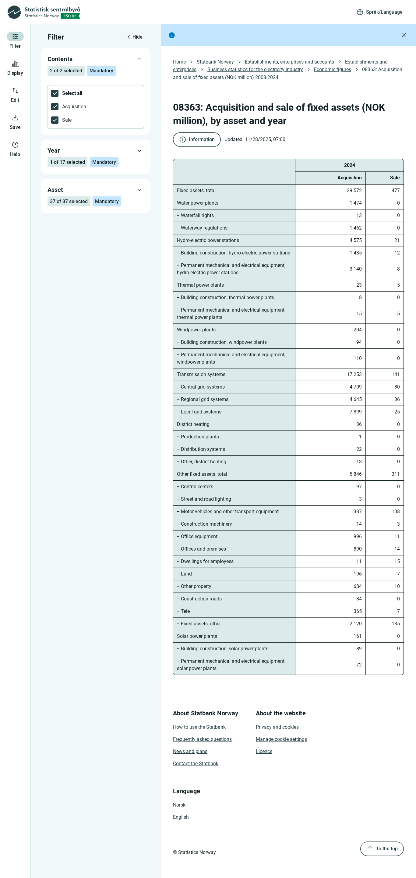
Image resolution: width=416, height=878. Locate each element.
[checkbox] (96, 93)
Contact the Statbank (195, 763)
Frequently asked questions (202, 739)
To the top (387, 849)
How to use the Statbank (199, 727)
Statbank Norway (215, 62)
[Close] (404, 35)
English (181, 817)
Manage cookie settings (281, 739)
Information (202, 139)
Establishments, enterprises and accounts (289, 62)
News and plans (190, 751)
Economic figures (332, 69)
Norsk (179, 805)
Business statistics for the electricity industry (255, 69)
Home (179, 62)
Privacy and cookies (277, 727)
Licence (264, 751)
